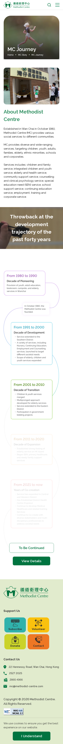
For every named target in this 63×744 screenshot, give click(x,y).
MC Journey (37, 55)
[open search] (49, 5)
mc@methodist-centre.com (26, 686)
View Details (31, 561)
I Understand (31, 736)
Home (11, 55)
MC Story (22, 55)
